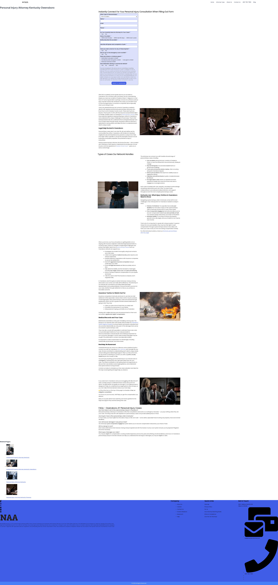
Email (101, 23)
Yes (102, 34)
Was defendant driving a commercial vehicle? (113, 63)
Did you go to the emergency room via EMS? (113, 52)
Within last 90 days (119, 38)
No (106, 34)
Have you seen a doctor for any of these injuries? (114, 49)
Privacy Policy (208, 507)
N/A (117, 65)
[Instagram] (0, 504)
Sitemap (207, 504)
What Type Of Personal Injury (108, 14)
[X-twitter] (0, 506)
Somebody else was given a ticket (111, 60)
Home (212, 2)
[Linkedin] (0, 510)
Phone (102, 28)
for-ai (206, 509)
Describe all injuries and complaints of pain (113, 44)
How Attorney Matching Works (213, 512)
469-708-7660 (247, 2)
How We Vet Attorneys (211, 516)
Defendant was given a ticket (109, 58)
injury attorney (122, 349)
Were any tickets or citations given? (111, 56)
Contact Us (237, 2)
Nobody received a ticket (108, 61)
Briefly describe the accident (108, 40)
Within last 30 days (106, 38)
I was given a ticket (128, 60)
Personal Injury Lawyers (128, 114)
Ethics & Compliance (210, 514)
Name (102, 19)
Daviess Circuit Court (122, 146)
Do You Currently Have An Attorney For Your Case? (115, 32)
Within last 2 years (131, 38)
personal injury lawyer (123, 247)
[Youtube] (0, 508)
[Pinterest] (0, 512)
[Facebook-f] (0, 502)
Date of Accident (105, 36)
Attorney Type (220, 2)
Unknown (111, 65)
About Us (229, 2)
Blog (254, 2)
